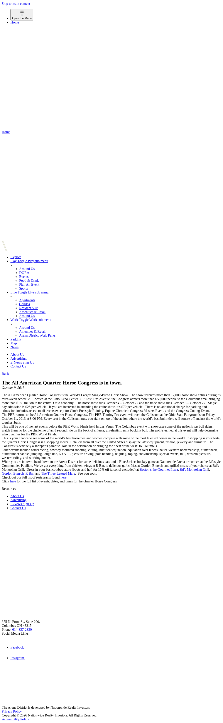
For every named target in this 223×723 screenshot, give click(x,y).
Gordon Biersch (13, 473)
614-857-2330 (22, 629)
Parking (15, 339)
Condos (24, 304)
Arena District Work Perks (37, 335)
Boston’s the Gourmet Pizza (159, 469)
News (14, 347)
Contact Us (18, 366)
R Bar (29, 473)
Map (13, 343)
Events (24, 276)
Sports (23, 288)
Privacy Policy (12, 711)
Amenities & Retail (32, 312)
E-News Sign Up (22, 362)
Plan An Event (29, 284)
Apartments (27, 300)
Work (14, 320)
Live (13, 292)
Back (5, 374)
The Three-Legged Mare (58, 473)
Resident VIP (28, 308)
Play (13, 261)
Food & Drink (29, 280)
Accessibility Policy (15, 719)
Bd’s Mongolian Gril (194, 469)
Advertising (18, 358)
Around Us (27, 269)
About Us (17, 354)
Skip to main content (16, 3)
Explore (15, 257)
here (63, 477)
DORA (24, 273)
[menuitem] (115, 14)
